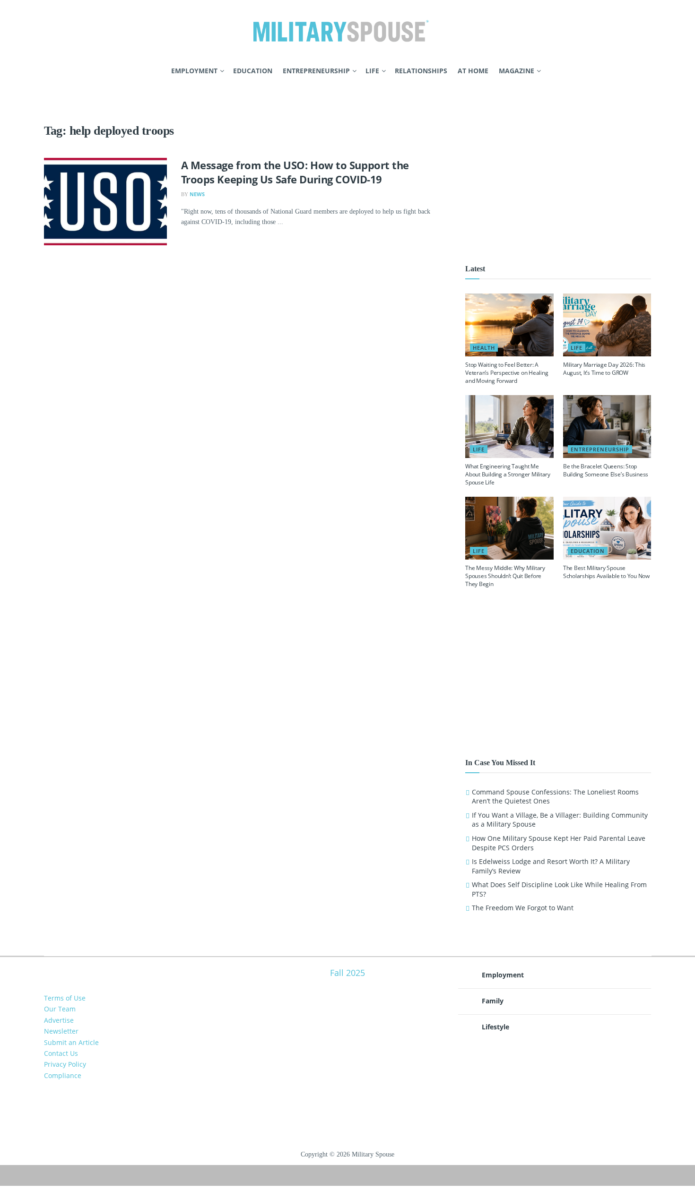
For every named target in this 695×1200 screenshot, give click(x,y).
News (197, 194)
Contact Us (61, 1053)
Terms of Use (65, 997)
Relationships (421, 70)
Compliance (62, 1075)
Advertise (59, 1020)
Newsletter (61, 1031)
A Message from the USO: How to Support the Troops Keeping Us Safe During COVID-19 (295, 172)
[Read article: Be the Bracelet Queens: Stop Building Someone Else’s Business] (607, 426)
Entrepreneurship (316, 70)
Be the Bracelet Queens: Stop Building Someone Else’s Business (605, 470)
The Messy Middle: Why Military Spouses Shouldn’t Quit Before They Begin (505, 576)
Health (484, 347)
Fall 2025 (347, 972)
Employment (194, 70)
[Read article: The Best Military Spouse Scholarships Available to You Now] (607, 528)
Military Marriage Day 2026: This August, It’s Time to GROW (604, 369)
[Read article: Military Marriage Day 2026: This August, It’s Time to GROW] (607, 325)
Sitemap (348, 1169)
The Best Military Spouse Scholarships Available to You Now (606, 572)
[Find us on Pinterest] (63, 71)
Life (372, 70)
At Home (473, 70)
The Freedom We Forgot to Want (522, 907)
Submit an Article (71, 1042)
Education (252, 70)
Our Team (60, 1008)
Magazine (516, 70)
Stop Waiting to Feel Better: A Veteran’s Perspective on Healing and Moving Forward (506, 373)
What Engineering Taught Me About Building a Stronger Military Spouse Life (507, 474)
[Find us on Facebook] (47, 71)
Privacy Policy (65, 1064)
